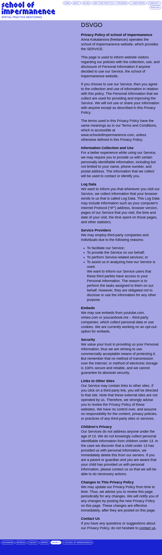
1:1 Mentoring (137, 3)
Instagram (7, 543)
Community (154, 3)
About (76, 3)
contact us (147, 528)
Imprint (45, 543)
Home (67, 3)
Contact (32, 543)
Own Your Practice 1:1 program (110, 3)
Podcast (155, 7)
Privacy (56, 543)
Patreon (21, 543)
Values (86, 3)
